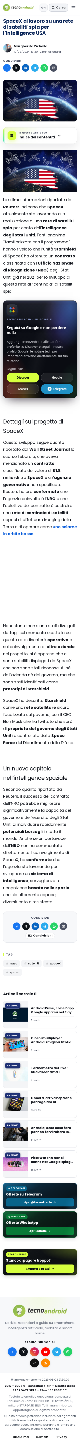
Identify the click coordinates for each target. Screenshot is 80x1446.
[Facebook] (7, 68)
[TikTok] (34, 1362)
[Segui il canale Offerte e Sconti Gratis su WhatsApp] (67, 1351)
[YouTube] (45, 1351)
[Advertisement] (40, 558)
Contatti (42, 1437)
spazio (14, 972)
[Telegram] (35, 68)
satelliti (33, 963)
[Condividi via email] (53, 68)
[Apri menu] (73, 8)
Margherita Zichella (30, 46)
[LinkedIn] (25, 68)
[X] (16, 68)
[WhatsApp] (44, 68)
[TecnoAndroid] (20, 7)
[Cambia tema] (44, 8)
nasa (13, 963)
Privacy (61, 1437)
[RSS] (45, 1362)
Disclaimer (21, 1437)
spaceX (55, 963)
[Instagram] (34, 1351)
